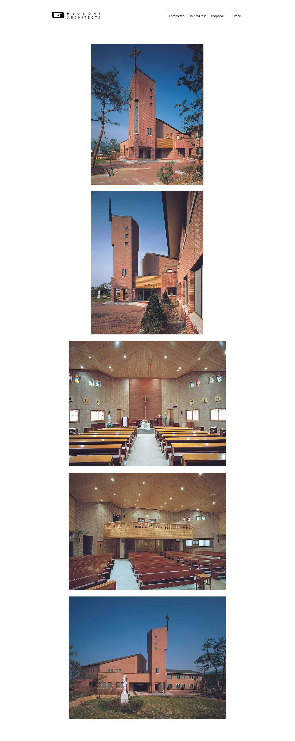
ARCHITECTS (84, 17)
